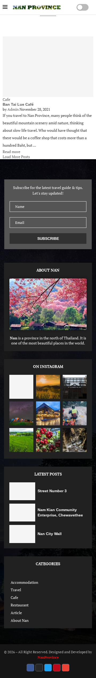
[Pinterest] (57, 667)
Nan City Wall (50, 534)
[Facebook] (30, 667)
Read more (11, 151)
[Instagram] (39, 667)
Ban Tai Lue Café (18, 104)
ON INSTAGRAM (48, 366)
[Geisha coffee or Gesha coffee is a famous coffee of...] (48, 440)
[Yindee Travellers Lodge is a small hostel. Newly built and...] (74, 386)
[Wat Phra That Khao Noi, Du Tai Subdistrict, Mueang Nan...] (21, 386)
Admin (13, 109)
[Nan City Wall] (22, 534)
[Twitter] (48, 667)
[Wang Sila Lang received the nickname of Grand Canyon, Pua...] (74, 440)
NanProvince (48, 657)
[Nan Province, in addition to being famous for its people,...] (21, 413)
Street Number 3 (52, 491)
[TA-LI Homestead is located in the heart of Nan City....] (48, 413)
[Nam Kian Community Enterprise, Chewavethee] (22, 512)
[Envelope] (65, 667)
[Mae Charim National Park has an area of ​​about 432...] (74, 413)
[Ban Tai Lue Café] (48, 66)
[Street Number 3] (22, 491)
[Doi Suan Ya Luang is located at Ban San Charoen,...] (48, 386)
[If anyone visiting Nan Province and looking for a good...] (21, 440)
